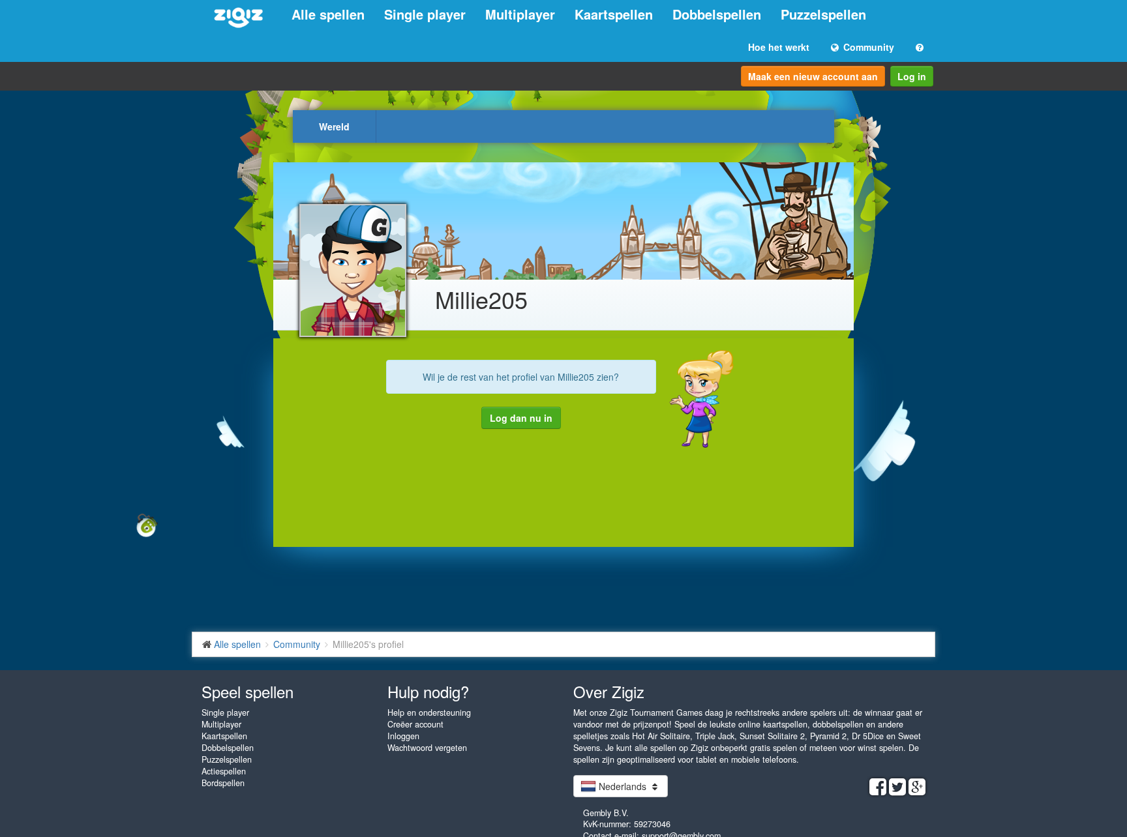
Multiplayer (520, 14)
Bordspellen (223, 783)
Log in (911, 76)
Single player (425, 14)
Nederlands (622, 786)
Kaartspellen (614, 14)
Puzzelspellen (823, 14)
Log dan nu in (521, 417)
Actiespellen (224, 771)
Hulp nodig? (428, 691)
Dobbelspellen (716, 14)
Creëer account (415, 724)
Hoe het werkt (778, 46)
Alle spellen (328, 14)
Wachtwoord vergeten (427, 748)
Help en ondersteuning (429, 712)
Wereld (334, 126)
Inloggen (403, 736)
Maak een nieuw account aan (813, 76)
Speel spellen (247, 691)
